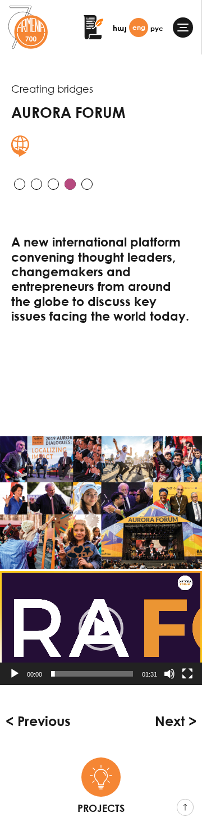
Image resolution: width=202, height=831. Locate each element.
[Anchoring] (36, 184)
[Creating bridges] (70, 184)
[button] (101, 628)
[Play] (14, 673)
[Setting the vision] (19, 184)
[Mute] (169, 673)
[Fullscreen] (187, 673)
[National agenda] (87, 184)
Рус (156, 28)
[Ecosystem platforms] (53, 184)
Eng (138, 27)
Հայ (120, 28)
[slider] (92, 674)
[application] (101, 628)
